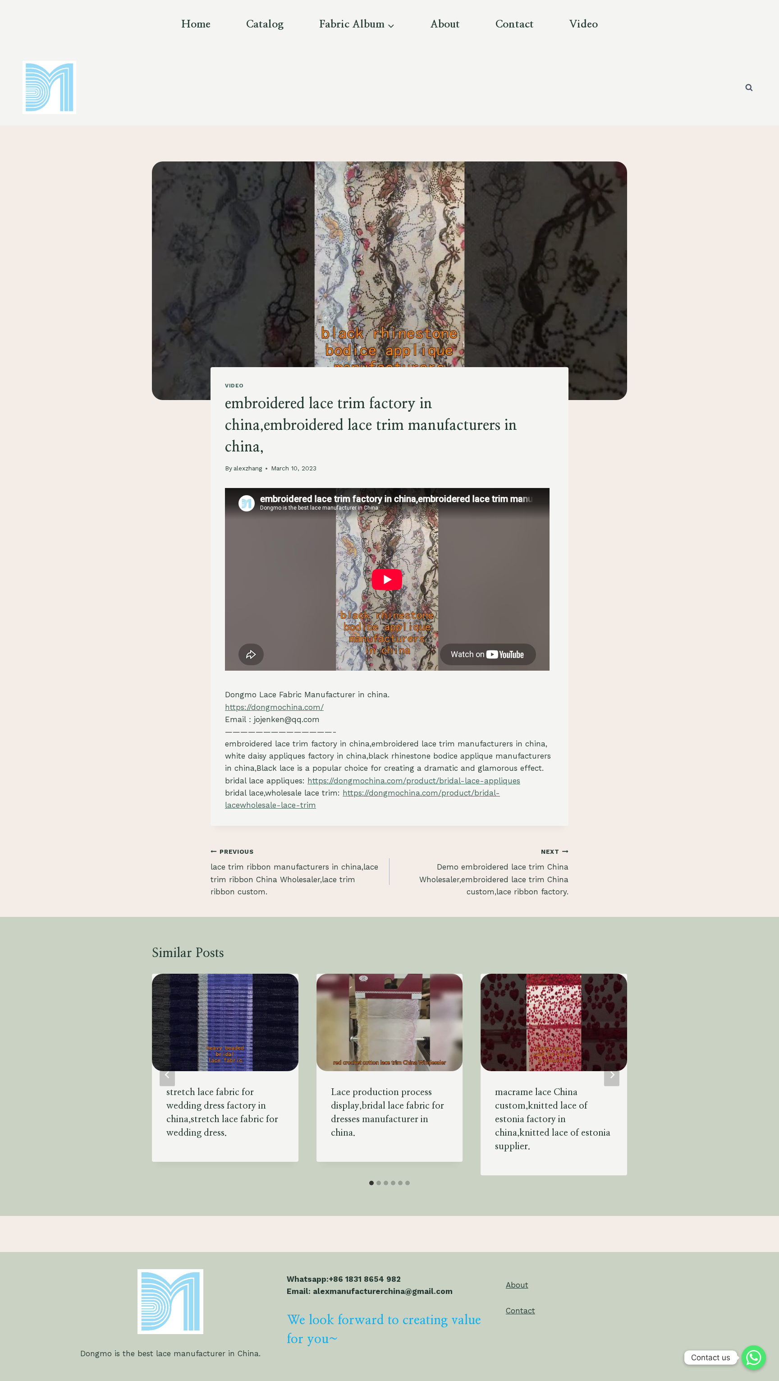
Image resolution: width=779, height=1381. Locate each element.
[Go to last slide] (167, 1074)
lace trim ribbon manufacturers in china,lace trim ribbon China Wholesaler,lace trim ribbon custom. (294, 872)
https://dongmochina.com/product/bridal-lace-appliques (413, 780)
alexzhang (248, 468)
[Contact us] (754, 1357)
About (445, 24)
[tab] (371, 1183)
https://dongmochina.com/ (274, 707)
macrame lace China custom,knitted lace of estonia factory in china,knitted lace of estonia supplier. (552, 1119)
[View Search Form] (748, 87)
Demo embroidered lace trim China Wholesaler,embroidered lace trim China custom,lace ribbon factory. (493, 872)
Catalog (265, 24)
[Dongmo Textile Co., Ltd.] (49, 87)
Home (196, 24)
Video (583, 24)
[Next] (611, 1074)
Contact (514, 24)
